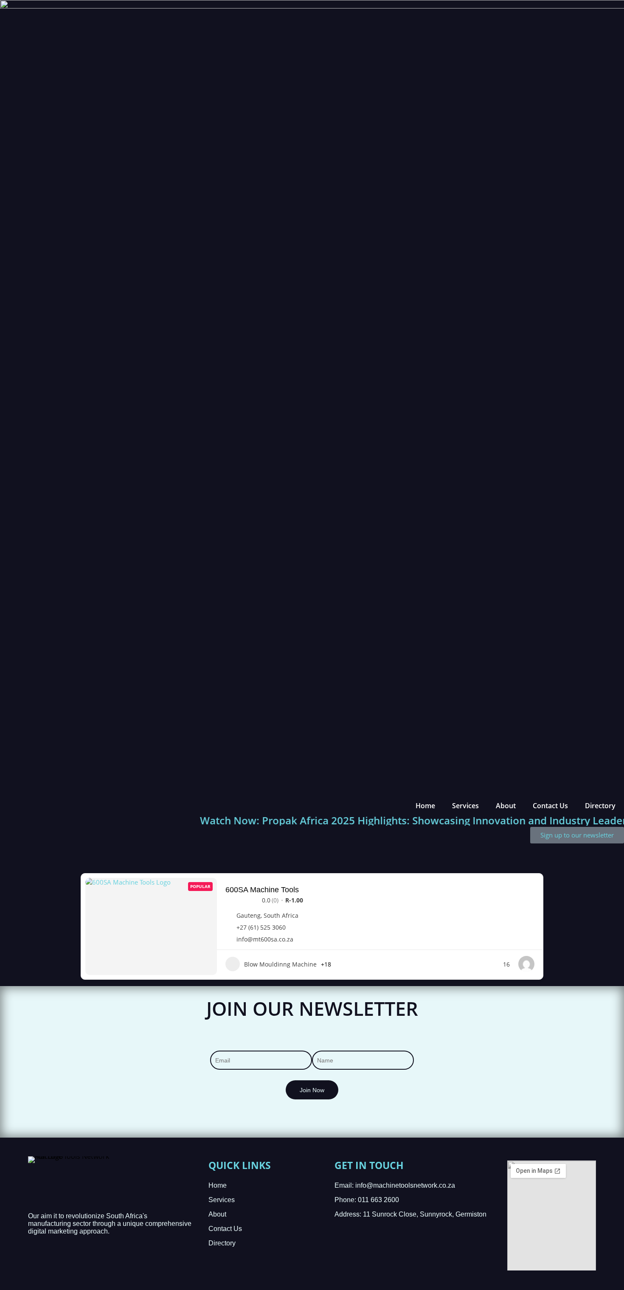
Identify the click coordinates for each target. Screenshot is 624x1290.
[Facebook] (69, 1273)
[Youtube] (51, 1273)
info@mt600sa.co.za (264, 939)
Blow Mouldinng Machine (280, 964)
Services (465, 805)
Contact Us (550, 805)
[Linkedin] (33, 1273)
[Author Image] (526, 964)
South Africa (281, 915)
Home (425, 805)
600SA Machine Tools (262, 889)
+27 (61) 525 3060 (261, 927)
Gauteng (248, 915)
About (506, 805)
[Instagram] (88, 1273)
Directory (600, 805)
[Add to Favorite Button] (531, 888)
